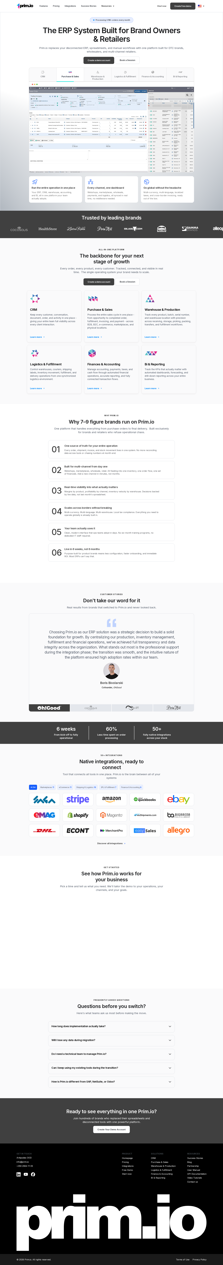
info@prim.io (23, 1162)
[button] (108, 6)
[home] (25, 6)
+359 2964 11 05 (25, 1166)
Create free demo (182, 6)
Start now (161, 6)
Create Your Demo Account (111, 1129)
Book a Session (127, 60)
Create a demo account (99, 60)
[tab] (43, 75)
